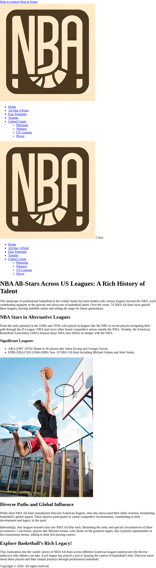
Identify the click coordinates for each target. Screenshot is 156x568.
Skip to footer (29, 1)
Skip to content (9, 1)
